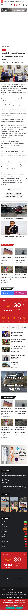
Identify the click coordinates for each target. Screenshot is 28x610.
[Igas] (14, 10)
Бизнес (4, 536)
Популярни (5, 327)
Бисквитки (19, 607)
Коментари (23, 327)
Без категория (5, 541)
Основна (4, 531)
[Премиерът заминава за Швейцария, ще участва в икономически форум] (6, 334)
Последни (14, 327)
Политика (4, 526)
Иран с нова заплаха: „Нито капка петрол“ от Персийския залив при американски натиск (20, 258)
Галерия (4, 539)
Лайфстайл (5, 534)
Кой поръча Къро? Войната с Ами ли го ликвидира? (18, 340)
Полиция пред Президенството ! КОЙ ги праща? (17, 364)
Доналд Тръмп (11, 196)
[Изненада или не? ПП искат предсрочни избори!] (6, 358)
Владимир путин (14, 190)
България (4, 529)
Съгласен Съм (10, 607)
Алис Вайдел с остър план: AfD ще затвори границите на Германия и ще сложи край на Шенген (7, 259)
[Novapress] (14, 5)
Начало (5, 46)
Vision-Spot (19, 597)
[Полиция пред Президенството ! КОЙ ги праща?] (6, 364)
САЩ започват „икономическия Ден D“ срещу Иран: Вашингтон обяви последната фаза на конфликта (7, 277)
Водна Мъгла (10, 594)
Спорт (3, 521)
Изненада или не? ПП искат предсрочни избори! (18, 356)
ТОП (20, 196)
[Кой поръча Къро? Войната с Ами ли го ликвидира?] (6, 342)
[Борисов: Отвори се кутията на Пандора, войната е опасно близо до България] (5, 499)
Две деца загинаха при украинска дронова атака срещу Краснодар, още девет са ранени (21, 277)
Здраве (4, 544)
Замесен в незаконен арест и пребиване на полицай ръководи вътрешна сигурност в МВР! (18, 349)
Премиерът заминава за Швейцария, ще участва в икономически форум (17, 333)
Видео (3, 546)
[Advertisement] (14, 29)
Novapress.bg (9, 592)
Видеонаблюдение (19, 594)
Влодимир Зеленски (14, 193)
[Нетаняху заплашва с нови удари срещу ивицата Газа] (5, 509)
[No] (26, 604)
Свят (8, 46)
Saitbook (20, 592)
